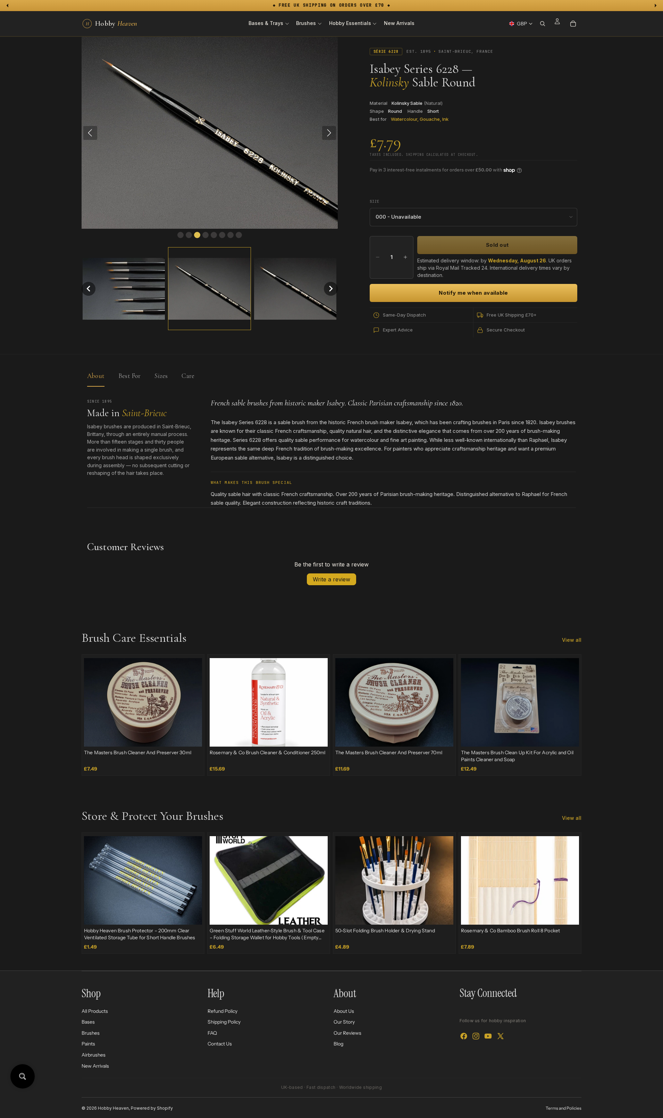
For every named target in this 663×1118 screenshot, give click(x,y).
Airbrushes (94, 1055)
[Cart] (573, 23)
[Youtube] (488, 1036)
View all (571, 640)
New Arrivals (95, 1065)
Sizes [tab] (161, 376)
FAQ (212, 1033)
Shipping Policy (224, 1022)
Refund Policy (222, 1011)
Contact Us (220, 1044)
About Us (344, 1011)
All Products (95, 1011)
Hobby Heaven (113, 1108)
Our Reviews (347, 1033)
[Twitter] (500, 1036)
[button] (88, 289)
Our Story (344, 1022)
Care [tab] (188, 376)
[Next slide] (191, 702)
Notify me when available (473, 292)
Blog (338, 1044)
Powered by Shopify (152, 1108)
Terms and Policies (563, 1108)
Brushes (91, 1033)
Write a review (331, 579)
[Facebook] (464, 1036)
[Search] (542, 23)
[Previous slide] (94, 702)
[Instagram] (476, 1036)
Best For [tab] (129, 376)
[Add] (191, 736)
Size (374, 201)
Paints (88, 1044)
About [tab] (95, 376)
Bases (88, 1022)
